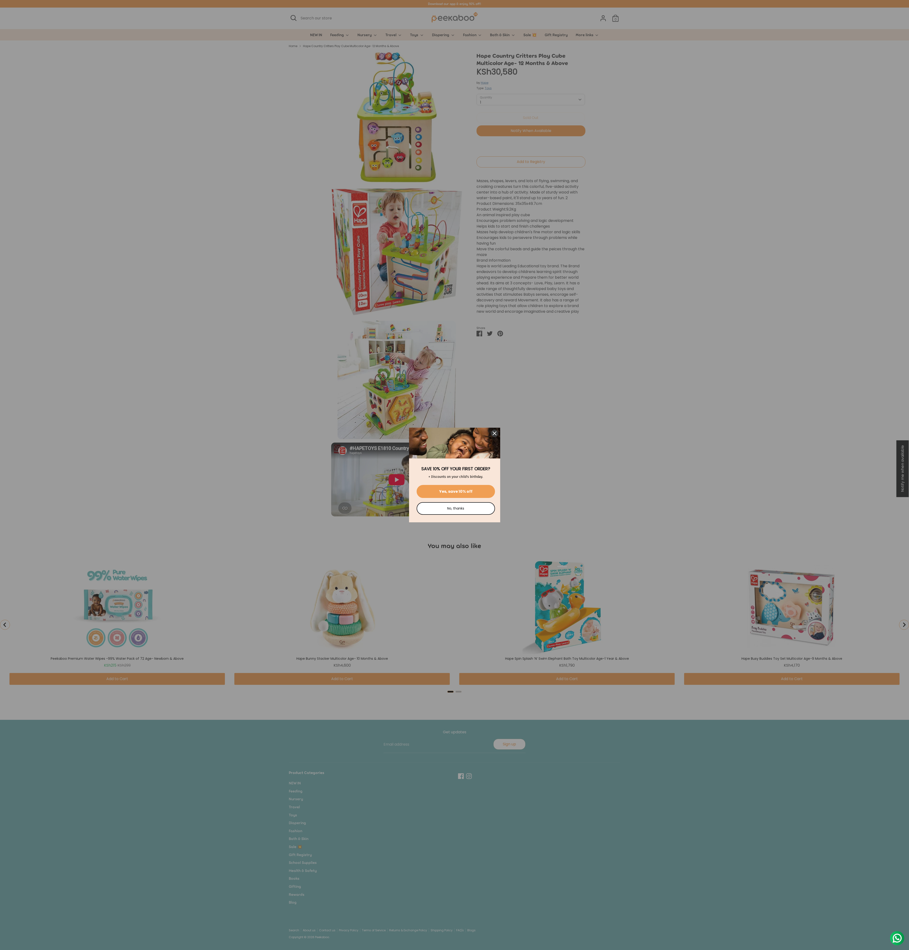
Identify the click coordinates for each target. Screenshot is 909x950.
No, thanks (455, 508)
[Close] (494, 433)
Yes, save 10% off (455, 491)
